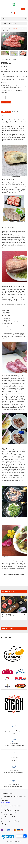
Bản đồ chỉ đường (6, 802)
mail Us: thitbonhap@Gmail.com (10, 816)
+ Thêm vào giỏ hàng (6, 102)
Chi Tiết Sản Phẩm (6, 111)
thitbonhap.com (18, 841)
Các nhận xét (15, 111)
